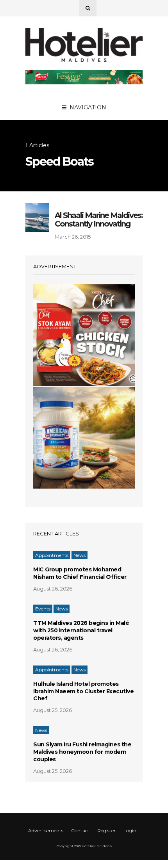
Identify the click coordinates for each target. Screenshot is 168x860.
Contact (80, 830)
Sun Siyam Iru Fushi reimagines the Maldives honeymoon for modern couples (82, 752)
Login (129, 830)
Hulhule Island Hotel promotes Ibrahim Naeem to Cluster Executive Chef (83, 691)
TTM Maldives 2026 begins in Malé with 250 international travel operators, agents (81, 630)
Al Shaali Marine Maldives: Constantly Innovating (99, 219)
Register (106, 830)
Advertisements (45, 830)
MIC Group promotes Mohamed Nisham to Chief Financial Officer (80, 573)
